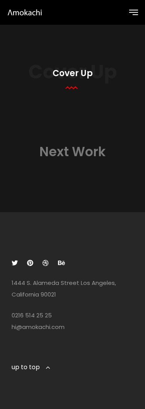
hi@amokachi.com (38, 327)
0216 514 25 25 (32, 315)
